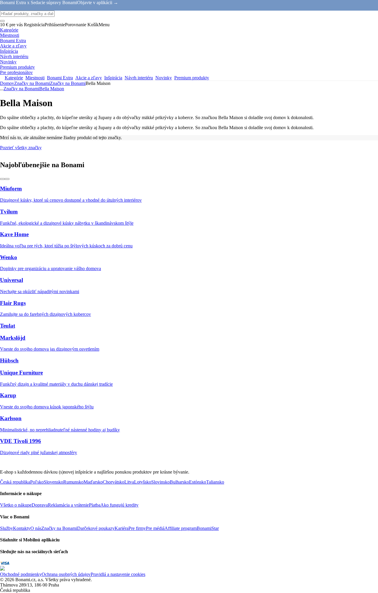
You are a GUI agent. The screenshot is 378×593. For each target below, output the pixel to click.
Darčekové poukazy (96, 528)
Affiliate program (180, 528)
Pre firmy (137, 528)
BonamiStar (208, 528)
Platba (94, 504)
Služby (6, 528)
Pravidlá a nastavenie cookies (118, 574)
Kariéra (121, 528)
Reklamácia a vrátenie (68, 504)
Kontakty (21, 528)
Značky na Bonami (68, 83)
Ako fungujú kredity (119, 504)
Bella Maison (51, 88)
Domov (7, 83)
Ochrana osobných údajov (66, 574)
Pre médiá (155, 528)
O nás (35, 528)
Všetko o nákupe (16, 504)
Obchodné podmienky (21, 574)
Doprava (40, 504)
